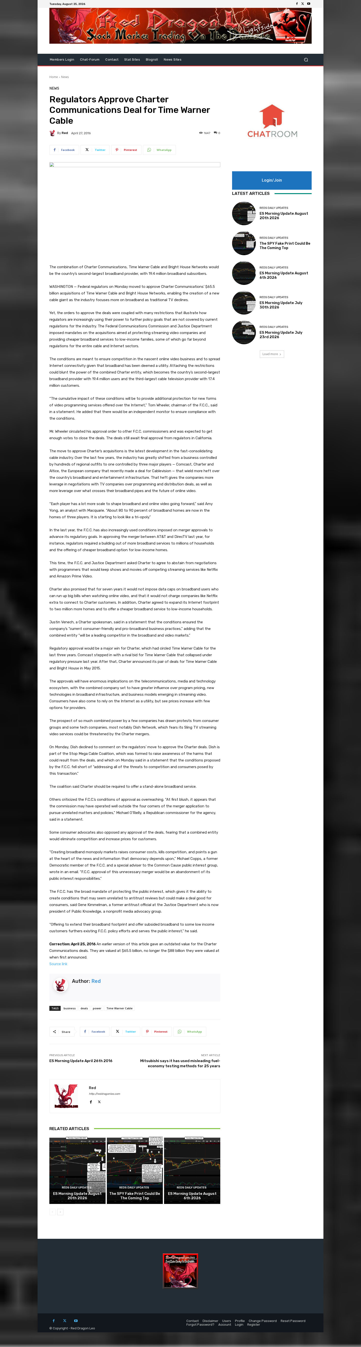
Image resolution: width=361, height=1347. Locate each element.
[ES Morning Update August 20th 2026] (77, 1170)
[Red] (53, 133)
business (70, 1008)
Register (253, 1324)
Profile (240, 1321)
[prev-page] (52, 1212)
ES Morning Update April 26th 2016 (80, 1061)
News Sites (172, 59)
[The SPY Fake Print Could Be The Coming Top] (135, 1170)
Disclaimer (210, 1321)
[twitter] (99, 1101)
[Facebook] (297, 4)
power (97, 1008)
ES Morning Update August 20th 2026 (77, 1195)
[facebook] (91, 1101)
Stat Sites (132, 59)
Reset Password (293, 1321)
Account (224, 1324)
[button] (306, 60)
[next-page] (60, 1212)
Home (53, 77)
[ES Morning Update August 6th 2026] (192, 1170)
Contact (111, 59)
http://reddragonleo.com (104, 1094)
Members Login (62, 59)
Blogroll (152, 59)
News (65, 77)
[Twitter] (303, 4)
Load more (270, 354)
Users (226, 1321)
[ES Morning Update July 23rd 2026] (244, 332)
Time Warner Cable (119, 1008)
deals (84, 1008)
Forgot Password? (200, 1324)
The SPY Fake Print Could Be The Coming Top (134, 1195)
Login (239, 1324)
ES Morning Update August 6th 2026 (192, 1195)
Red (65, 132)
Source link (58, 964)
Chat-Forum (89, 59)
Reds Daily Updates (77, 1187)
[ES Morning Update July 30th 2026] (244, 303)
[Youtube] (309, 4)
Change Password (263, 1321)
